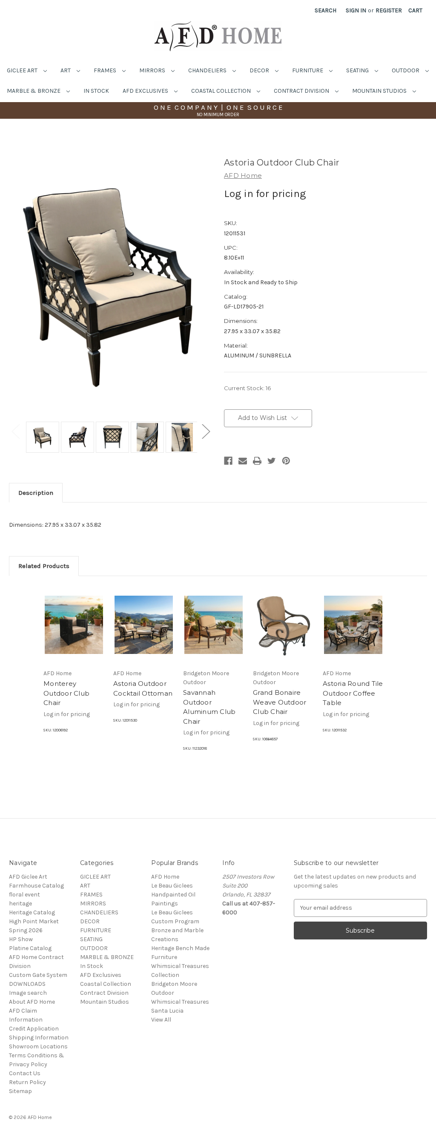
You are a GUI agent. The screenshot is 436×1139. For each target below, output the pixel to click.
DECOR (260, 70)
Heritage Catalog (32, 912)
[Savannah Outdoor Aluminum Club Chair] (213, 624)
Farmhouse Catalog (36, 885)
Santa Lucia (167, 1010)
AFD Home (165, 876)
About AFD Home (32, 1001)
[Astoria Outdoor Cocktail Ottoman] (144, 624)
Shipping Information (39, 1037)
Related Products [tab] (43, 566)
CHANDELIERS (208, 70)
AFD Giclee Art (28, 876)
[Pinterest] (286, 461)
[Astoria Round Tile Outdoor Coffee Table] (353, 624)
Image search (28, 992)
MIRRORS (152, 70)
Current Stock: (247, 388)
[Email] (242, 461)
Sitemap (20, 1091)
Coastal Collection (221, 90)
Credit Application (34, 1028)
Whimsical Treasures (180, 1001)
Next (205, 431)
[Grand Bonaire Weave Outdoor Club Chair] (283, 624)
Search (325, 10)
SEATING (358, 70)
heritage (20, 903)
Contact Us (24, 1073)
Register (389, 10)
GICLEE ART (23, 70)
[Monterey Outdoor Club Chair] (74, 624)
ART (66, 70)
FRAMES (106, 70)
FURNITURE (308, 70)
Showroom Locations (38, 1046)
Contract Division (302, 90)
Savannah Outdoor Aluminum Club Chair (209, 706)
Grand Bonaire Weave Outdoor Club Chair (279, 702)
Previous (15, 431)
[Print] (257, 461)
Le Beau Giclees (172, 885)
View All (161, 1019)
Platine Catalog (30, 948)
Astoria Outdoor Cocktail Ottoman (142, 688)
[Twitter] (271, 461)
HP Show (21, 939)
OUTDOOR (406, 70)
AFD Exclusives (146, 90)
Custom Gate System (38, 975)
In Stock (96, 90)
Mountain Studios (380, 90)
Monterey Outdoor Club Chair (66, 693)
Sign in (356, 10)
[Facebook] (228, 461)
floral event (24, 894)
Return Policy (27, 1082)
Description (35, 493)
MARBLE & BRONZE (34, 90)
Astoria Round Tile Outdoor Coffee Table (353, 693)
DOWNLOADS (27, 984)
